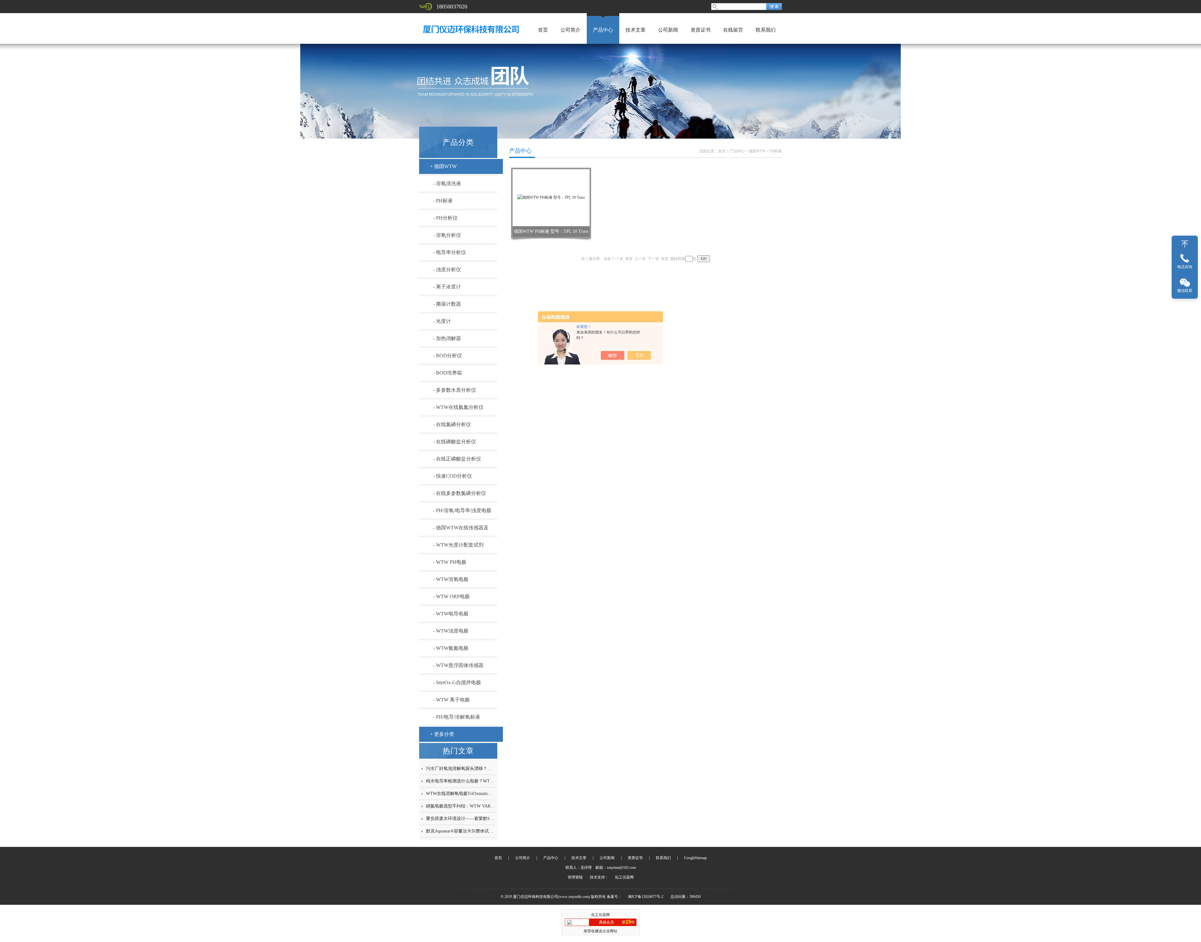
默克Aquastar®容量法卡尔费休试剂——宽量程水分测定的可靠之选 (490, 831)
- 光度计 (442, 321)
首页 (543, 30)
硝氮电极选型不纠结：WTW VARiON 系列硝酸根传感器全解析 (486, 806)
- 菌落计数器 (447, 304)
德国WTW (757, 151)
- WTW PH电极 (449, 562)
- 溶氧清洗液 (447, 183)
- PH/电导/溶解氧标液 (456, 717)
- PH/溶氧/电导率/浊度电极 (462, 510)
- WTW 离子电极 (451, 699)
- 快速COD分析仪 (452, 476)
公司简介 (570, 30)
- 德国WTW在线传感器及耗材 (461, 530)
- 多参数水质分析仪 (454, 390)
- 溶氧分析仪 (447, 235)
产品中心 (603, 30)
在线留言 (733, 30)
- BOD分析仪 (447, 355)
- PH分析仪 (445, 218)
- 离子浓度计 (447, 286)
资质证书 (701, 30)
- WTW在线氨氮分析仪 (458, 407)
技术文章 (636, 30)
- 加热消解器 (447, 338)
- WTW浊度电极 (451, 631)
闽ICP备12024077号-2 (645, 896)
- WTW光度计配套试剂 (458, 544)
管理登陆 (575, 877)
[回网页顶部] (1184, 244)
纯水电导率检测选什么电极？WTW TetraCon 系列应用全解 (482, 781)
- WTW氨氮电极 (451, 648)
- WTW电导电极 (451, 613)
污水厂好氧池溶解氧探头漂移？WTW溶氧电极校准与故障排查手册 (490, 768)
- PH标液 (443, 200)
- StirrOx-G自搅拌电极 (457, 682)
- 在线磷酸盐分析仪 (454, 441)
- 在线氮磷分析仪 (452, 424)
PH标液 (775, 151)
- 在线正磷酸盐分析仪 (457, 458)
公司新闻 (668, 30)
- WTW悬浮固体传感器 (458, 665)
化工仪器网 (624, 877)
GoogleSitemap (695, 858)
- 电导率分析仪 (449, 252)
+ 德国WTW (443, 166)
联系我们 (766, 30)
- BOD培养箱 (447, 372)
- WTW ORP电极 (451, 596)
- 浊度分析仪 (447, 269)
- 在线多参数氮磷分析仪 (459, 493)
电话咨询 (1184, 267)
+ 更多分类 (442, 734)
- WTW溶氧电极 (451, 579)
